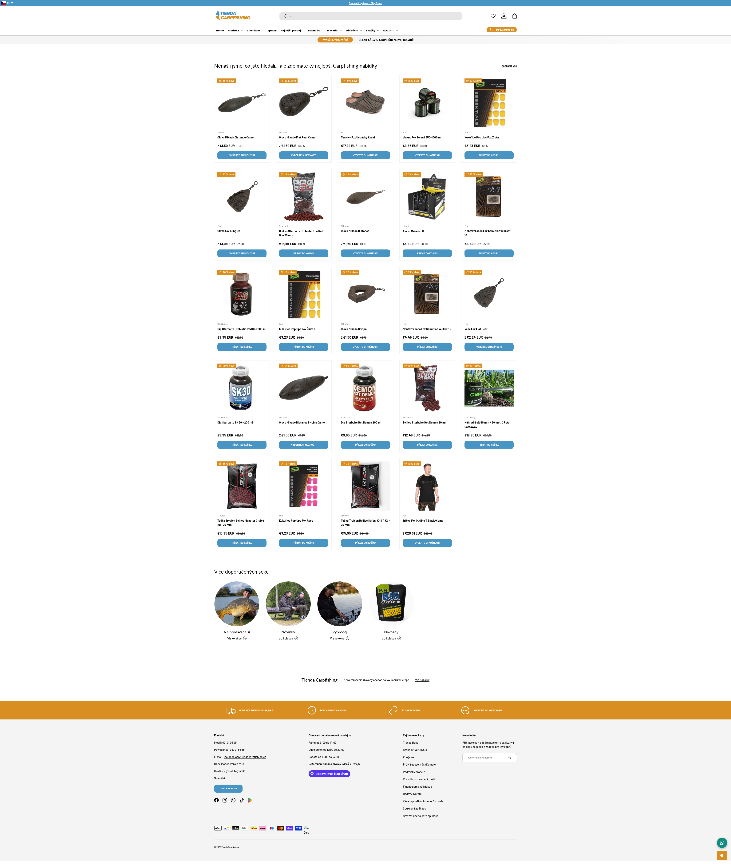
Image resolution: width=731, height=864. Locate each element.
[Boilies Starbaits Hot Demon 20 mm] (427, 388)
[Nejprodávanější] (236, 603)
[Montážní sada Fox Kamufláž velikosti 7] (427, 294)
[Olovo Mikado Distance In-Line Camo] (303, 388)
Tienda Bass (410, 742)
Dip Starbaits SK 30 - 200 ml (235, 422)
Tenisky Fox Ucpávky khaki (358, 137)
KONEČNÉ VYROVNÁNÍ (335, 39)
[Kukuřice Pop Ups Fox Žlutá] (489, 103)
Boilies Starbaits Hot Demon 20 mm (425, 422)
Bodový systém (412, 793)
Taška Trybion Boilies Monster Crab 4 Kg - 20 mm (240, 522)
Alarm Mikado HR (413, 231)
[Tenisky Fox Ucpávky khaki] (365, 103)
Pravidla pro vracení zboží (419, 779)
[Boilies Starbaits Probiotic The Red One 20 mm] (303, 196)
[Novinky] (288, 603)
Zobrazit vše (509, 65)
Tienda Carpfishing (230, 847)
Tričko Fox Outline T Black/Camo (423, 520)
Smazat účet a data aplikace (420, 815)
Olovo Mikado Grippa (354, 329)
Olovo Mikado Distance (355, 231)
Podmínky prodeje (414, 771)
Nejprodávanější (237, 632)
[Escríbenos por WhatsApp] (722, 843)
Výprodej (339, 632)
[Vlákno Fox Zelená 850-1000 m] (427, 103)
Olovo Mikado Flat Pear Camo (297, 137)
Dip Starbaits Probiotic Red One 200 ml (241, 329)
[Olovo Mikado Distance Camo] (242, 103)
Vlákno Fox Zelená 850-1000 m (422, 137)
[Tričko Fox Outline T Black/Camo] (427, 486)
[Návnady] (391, 603)
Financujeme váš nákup (417, 786)
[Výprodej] (339, 603)
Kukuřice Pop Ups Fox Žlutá (481, 137)
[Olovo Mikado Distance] (365, 196)
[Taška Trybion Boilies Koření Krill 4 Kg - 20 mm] (365, 486)
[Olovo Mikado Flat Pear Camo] (303, 103)
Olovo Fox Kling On (228, 231)
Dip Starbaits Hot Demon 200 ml (361, 422)
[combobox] (370, 16)
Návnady (391, 632)
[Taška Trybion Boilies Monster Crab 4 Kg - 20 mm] (242, 486)
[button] (514, 16)
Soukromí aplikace (414, 808)
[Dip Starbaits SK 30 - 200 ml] (242, 388)
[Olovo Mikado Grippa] (365, 294)
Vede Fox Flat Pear (476, 329)
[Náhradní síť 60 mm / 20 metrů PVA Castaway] (489, 388)
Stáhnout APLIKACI (415, 749)
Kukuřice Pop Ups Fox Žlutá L (297, 329)
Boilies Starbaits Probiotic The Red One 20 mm (301, 233)
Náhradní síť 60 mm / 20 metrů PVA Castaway (486, 424)
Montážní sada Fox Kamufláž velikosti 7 (427, 329)
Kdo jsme (408, 757)
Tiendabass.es (228, 788)
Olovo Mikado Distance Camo (235, 137)
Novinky (288, 632)
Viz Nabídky (422, 680)
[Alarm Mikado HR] (427, 196)
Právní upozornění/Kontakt (419, 764)
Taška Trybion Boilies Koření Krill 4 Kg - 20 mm (365, 522)
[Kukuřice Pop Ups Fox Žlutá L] (303, 294)
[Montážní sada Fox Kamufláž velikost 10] (489, 196)
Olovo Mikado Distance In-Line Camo (302, 422)
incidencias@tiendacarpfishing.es (245, 756)
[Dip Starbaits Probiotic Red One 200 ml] (242, 294)
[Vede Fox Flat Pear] (489, 294)
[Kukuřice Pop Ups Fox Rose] (303, 486)
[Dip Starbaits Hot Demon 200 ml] (365, 388)
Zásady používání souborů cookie (423, 801)
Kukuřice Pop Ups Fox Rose (296, 520)
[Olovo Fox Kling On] (242, 196)
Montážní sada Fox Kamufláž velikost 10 (487, 233)
